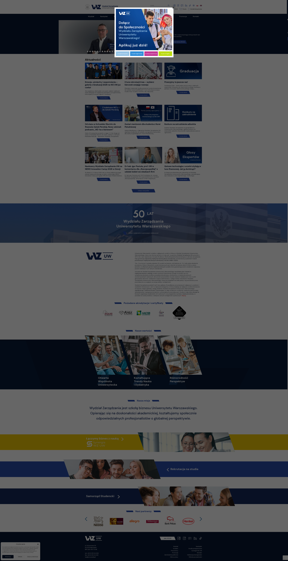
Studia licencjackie (123, 53)
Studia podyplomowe (151, 53)
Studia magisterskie (137, 53)
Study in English (165, 53)
